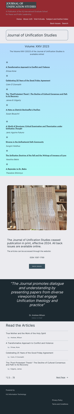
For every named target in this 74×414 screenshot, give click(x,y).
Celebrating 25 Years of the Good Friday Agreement (28, 80)
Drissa (13, 347)
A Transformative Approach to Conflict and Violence (28, 67)
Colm (12, 357)
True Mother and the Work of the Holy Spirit (26, 333)
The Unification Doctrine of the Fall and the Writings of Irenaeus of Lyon (36, 155)
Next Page (62, 377)
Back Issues (37, 266)
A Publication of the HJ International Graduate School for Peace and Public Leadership (27, 13)
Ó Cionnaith (19, 357)
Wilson (19, 337)
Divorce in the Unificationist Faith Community (25, 142)
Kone (18, 347)
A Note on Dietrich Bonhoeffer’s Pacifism (23, 109)
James (19, 369)
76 (14, 377)
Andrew (13, 337)
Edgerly (13, 369)
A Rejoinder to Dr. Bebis (16, 169)
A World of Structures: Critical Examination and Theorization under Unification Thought (34, 127)
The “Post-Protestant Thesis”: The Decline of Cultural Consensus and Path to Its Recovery (36, 95)
